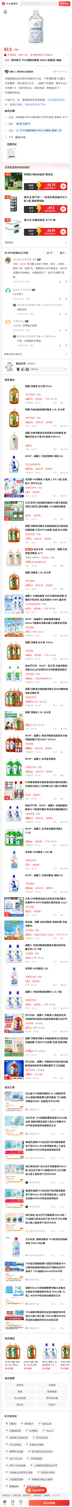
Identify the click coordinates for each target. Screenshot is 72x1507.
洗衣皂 (19, 1385)
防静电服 (52, 1391)
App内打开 (38, 1490)
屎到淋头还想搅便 (22, 259)
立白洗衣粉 (20, 1398)
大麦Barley (18, 321)
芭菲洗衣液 (52, 1398)
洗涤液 (52, 1385)
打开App (64, 3)
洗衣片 (52, 1404)
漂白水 (19, 1404)
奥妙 (20, 1391)
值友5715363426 (22, 289)
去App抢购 (49, 1502)
